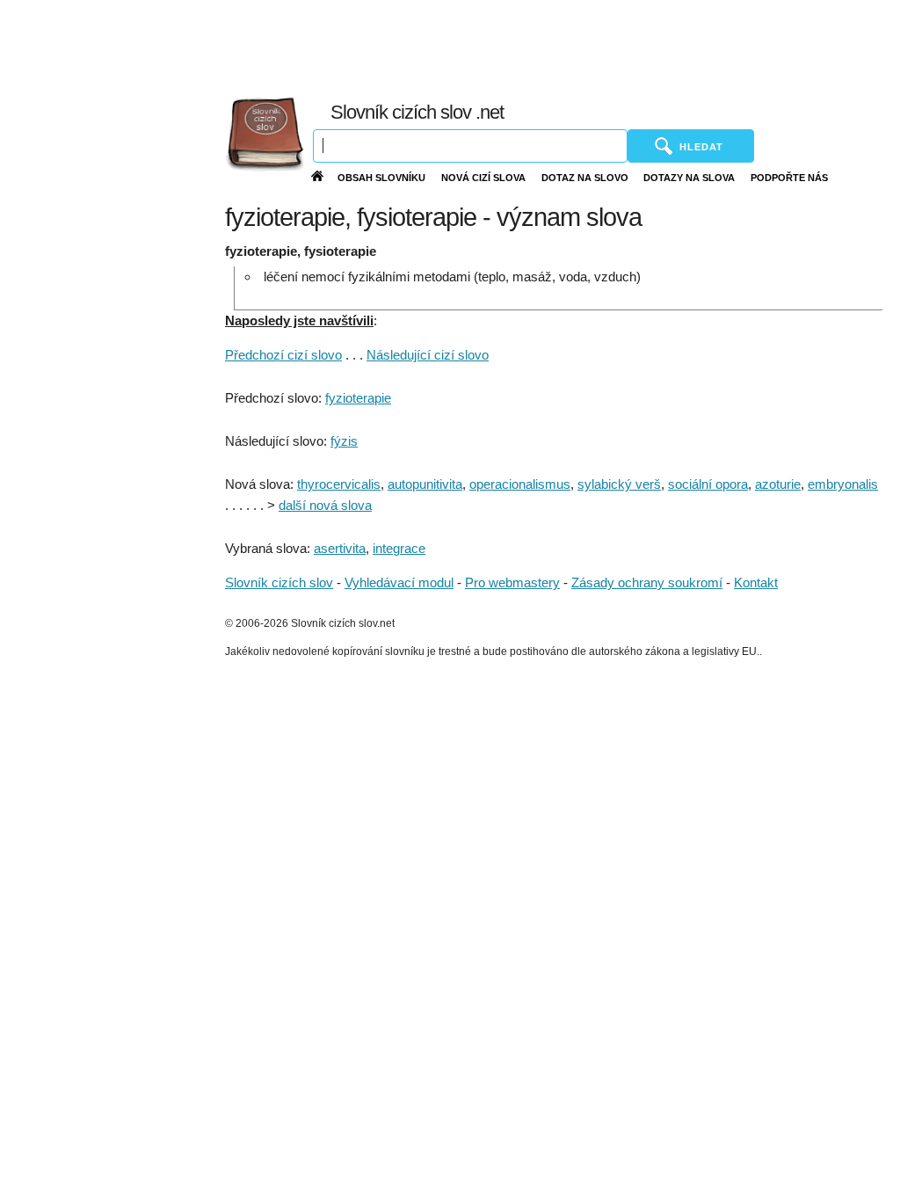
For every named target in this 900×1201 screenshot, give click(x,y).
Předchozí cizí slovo (283, 354)
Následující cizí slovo (428, 354)
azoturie (778, 484)
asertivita (340, 548)
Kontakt (756, 582)
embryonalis (843, 484)
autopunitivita (425, 484)
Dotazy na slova (689, 177)
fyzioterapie (358, 397)
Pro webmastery (512, 582)
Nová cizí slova (483, 177)
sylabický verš (619, 484)
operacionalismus (519, 484)
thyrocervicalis (339, 484)
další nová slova (325, 505)
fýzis (344, 440)
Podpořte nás (789, 177)
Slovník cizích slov (279, 582)
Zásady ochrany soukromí (646, 582)
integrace (399, 548)
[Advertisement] (507, 44)
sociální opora (708, 484)
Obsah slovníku (381, 177)
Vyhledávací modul (399, 582)
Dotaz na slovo (584, 177)
